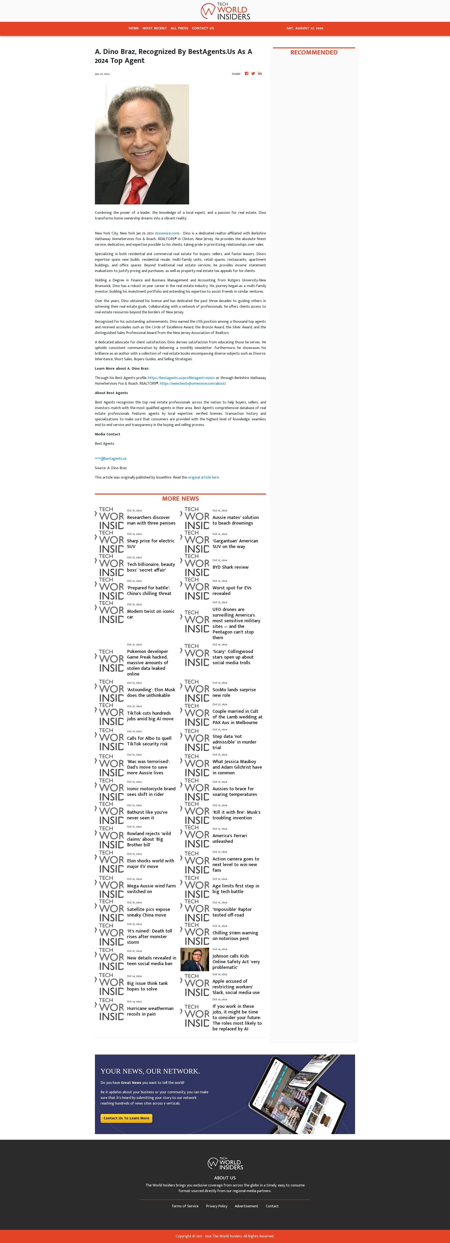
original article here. (204, 477)
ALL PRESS (179, 28)
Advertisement (246, 1206)
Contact (272, 1206)
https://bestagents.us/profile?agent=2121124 (181, 378)
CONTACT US (203, 28)
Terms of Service (185, 1206)
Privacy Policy (216, 1206)
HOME (134, 28)
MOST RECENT (154, 28)
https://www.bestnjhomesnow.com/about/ (193, 383)
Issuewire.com (167, 233)
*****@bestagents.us (111, 459)
